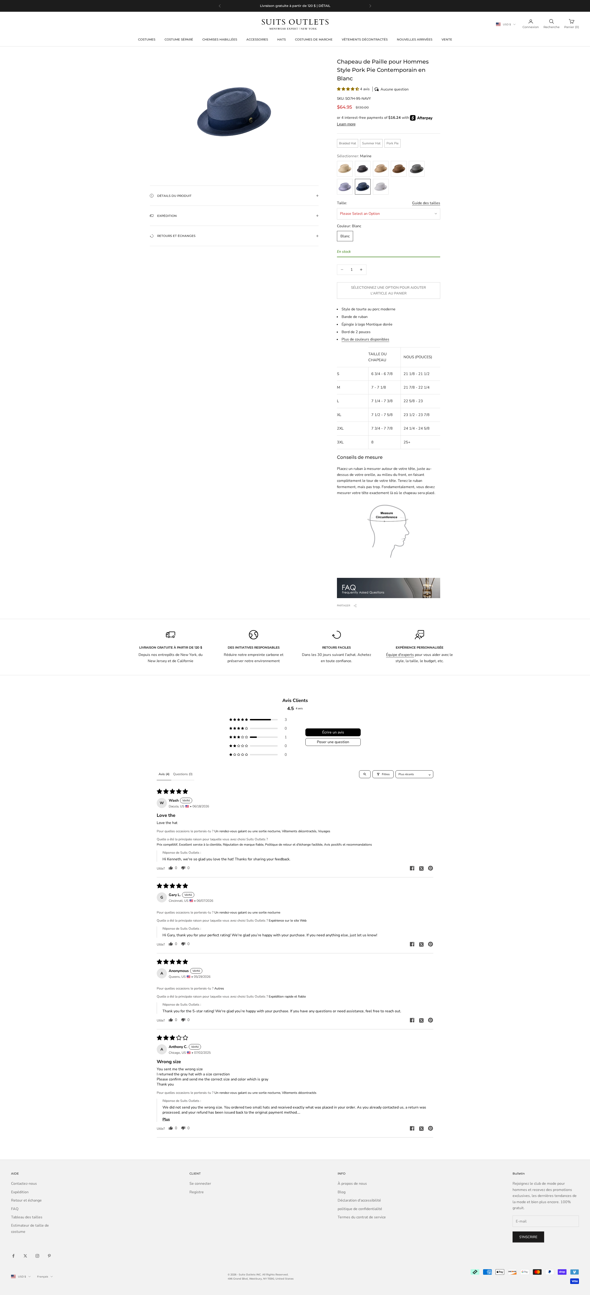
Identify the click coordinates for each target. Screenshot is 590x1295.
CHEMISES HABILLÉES (219, 39)
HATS (281, 39)
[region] (295, 6)
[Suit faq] (388, 588)
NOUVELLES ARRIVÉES (414, 39)
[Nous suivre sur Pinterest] (49, 1256)
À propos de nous (352, 1183)
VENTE (447, 39)
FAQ (14, 1208)
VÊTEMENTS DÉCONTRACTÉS (365, 39)
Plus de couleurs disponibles (365, 339)
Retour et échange (26, 1200)
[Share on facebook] (412, 868)
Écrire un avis (333, 732)
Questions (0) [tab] (182, 774)
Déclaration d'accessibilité (359, 1200)
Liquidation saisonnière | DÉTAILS (310, 6)
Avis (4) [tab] (164, 774)
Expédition (20, 1192)
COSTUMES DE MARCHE (314, 39)
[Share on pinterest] (430, 868)
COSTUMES (146, 39)
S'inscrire (528, 1237)
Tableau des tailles (26, 1217)
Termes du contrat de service (362, 1217)
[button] (388, 89)
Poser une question (333, 742)
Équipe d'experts (400, 654)
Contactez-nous (24, 1183)
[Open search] (365, 774)
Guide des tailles (426, 203)
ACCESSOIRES (257, 39)
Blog (341, 1192)
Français (42, 1276)
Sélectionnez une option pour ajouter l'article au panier (388, 290)
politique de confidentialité (360, 1208)
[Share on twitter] (421, 868)
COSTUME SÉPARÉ (179, 39)
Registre (196, 1192)
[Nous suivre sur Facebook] (13, 1256)
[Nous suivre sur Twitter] (25, 1256)
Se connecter (200, 1183)
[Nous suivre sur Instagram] (37, 1256)
